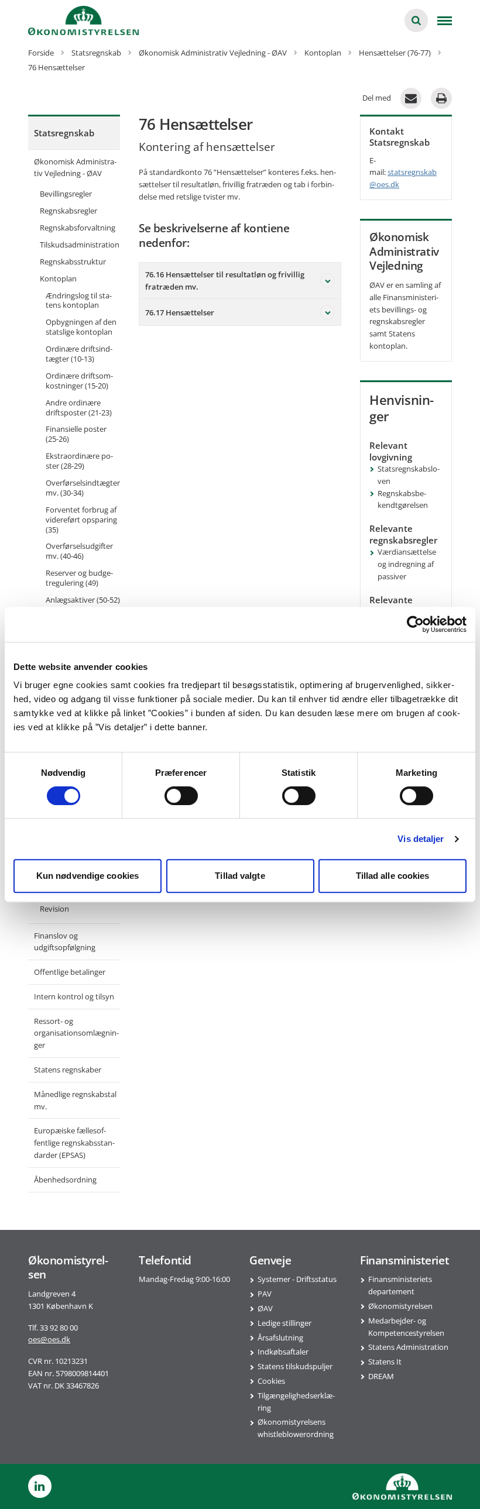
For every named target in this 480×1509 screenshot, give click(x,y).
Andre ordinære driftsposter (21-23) (79, 407)
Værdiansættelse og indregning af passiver (407, 564)
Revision (54, 908)
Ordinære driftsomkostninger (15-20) (79, 380)
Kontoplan (58, 278)
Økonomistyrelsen (400, 1306)
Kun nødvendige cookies (87, 876)
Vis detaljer (420, 839)
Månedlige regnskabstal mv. (75, 1100)
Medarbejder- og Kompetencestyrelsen (406, 1326)
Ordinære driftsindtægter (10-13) (79, 353)
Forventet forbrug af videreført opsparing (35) (81, 519)
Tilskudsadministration (79, 244)
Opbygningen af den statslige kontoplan (81, 327)
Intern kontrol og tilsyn (74, 996)
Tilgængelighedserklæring (296, 1401)
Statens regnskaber (67, 1069)
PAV (265, 1293)
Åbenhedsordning (65, 1179)
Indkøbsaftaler (283, 1351)
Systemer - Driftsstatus (297, 1279)
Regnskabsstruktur (73, 261)
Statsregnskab (64, 133)
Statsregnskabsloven (409, 474)
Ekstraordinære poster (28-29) (79, 461)
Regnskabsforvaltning (77, 227)
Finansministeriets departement (400, 1285)
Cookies (271, 1381)
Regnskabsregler (68, 210)
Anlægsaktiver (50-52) (83, 599)
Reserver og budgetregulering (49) (79, 578)
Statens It (385, 1361)
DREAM (381, 1376)
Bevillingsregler (66, 193)
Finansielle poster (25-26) (76, 434)
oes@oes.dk (49, 1339)
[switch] (181, 795)
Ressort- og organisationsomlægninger (76, 1033)
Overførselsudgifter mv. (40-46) (79, 551)
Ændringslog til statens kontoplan (79, 300)
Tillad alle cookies (393, 876)
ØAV (265, 1308)
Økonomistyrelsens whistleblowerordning (296, 1428)
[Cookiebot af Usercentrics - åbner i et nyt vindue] (415, 624)
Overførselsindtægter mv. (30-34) (83, 487)
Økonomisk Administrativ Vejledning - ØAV (75, 167)
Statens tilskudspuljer (295, 1366)
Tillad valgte (240, 876)
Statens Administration (408, 1347)
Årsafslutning (280, 1337)
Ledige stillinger (284, 1323)
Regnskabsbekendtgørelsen (403, 499)
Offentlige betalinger (69, 972)
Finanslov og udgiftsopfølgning (64, 941)
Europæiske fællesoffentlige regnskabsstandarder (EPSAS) (74, 1142)
